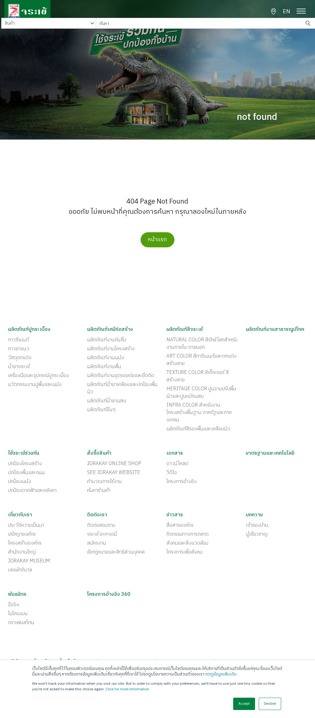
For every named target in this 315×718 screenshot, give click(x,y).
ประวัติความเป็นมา (26, 525)
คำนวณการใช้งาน (104, 481)
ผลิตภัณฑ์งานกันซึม (106, 340)
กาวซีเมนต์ (18, 340)
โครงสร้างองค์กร (25, 543)
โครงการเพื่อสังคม (184, 552)
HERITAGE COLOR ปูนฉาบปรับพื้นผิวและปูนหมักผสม (201, 392)
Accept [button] (244, 704)
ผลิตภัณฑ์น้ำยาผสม (106, 401)
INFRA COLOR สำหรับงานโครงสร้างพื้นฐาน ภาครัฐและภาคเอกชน (199, 413)
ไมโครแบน (18, 614)
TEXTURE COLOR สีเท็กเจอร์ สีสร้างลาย (197, 376)
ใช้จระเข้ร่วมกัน (23, 453)
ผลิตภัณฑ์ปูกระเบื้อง (29, 329)
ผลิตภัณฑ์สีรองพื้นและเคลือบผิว (198, 429)
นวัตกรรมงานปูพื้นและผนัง (35, 384)
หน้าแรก (157, 239)
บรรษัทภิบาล (20, 570)
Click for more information (127, 689)
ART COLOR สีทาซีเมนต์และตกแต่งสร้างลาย (201, 360)
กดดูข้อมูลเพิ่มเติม (221, 674)
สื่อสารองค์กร (179, 525)
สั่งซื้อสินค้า (99, 453)
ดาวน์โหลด (177, 464)
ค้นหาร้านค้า (98, 490)
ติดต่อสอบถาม (101, 525)
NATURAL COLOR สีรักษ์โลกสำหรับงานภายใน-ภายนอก (201, 343)
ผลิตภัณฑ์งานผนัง (105, 358)
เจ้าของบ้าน (257, 525)
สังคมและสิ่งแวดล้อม (187, 543)
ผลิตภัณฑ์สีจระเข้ (184, 329)
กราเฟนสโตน (21, 623)
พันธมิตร (17, 594)
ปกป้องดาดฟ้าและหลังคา (32, 490)
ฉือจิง (13, 605)
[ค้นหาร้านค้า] (273, 11)
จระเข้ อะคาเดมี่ (102, 534)
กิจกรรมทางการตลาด (187, 534)
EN (286, 11)
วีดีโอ (171, 473)
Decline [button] (270, 704)
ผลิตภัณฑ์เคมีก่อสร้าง (110, 329)
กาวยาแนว (18, 349)
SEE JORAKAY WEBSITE (113, 473)
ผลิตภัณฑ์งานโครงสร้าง (111, 349)
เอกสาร (174, 453)
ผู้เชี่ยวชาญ (257, 534)
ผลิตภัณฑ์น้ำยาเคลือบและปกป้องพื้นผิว (122, 388)
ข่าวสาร (174, 515)
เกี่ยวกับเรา (20, 515)
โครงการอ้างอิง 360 (108, 594)
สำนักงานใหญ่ (22, 552)
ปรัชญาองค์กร (22, 534)
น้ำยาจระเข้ (19, 367)
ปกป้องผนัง (19, 481)
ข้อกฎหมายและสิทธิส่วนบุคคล (116, 552)
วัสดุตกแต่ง (19, 358)
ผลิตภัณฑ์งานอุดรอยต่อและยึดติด (120, 375)
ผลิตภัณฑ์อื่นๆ (101, 410)
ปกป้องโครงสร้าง (25, 464)
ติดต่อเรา (97, 515)
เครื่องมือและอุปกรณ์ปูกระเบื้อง (38, 375)
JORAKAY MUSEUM (29, 561)
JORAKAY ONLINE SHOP (114, 464)
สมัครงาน (96, 543)
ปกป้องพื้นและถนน (26, 473)
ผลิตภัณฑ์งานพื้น (104, 367)
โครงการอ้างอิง (181, 481)
